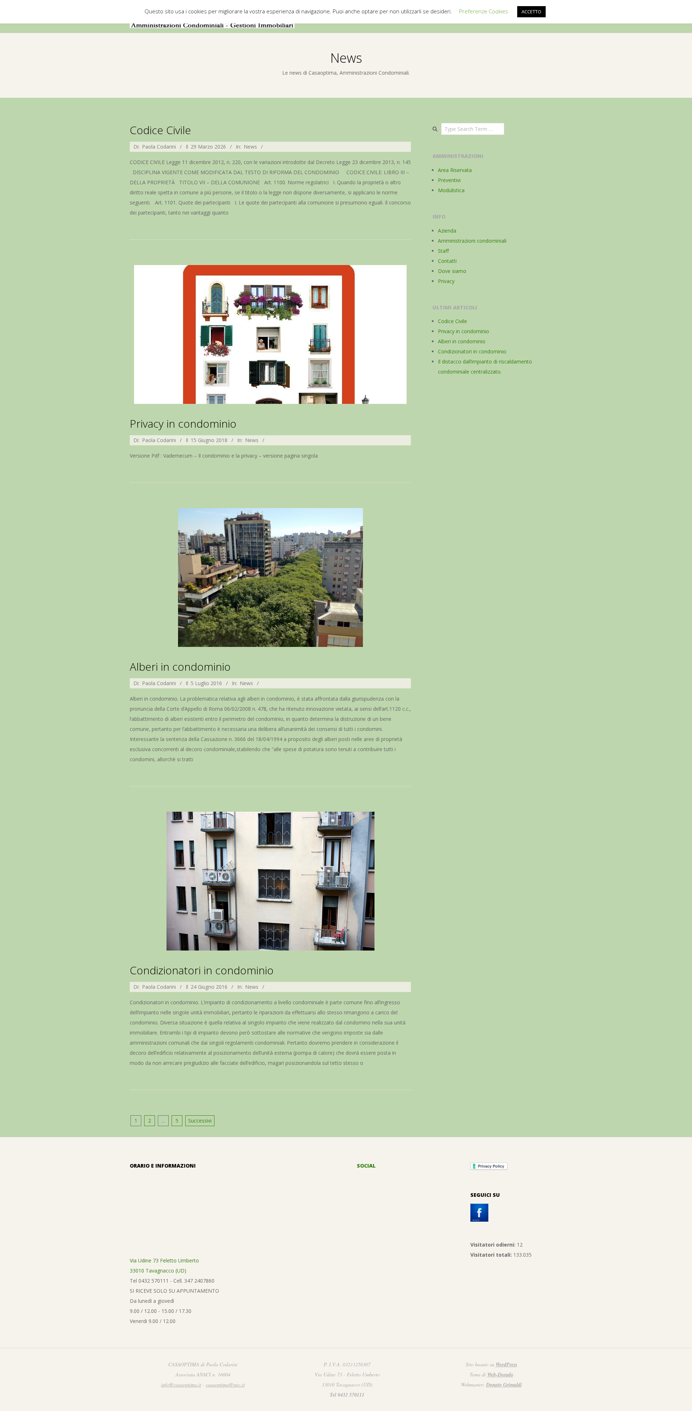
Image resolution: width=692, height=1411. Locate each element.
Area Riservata (455, 170)
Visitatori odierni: (493, 1244)
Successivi (200, 1120)
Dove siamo (452, 271)
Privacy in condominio (183, 423)
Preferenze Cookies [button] (483, 11)
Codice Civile (160, 130)
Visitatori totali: (491, 1254)
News (250, 146)
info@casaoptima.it (181, 1384)
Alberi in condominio (180, 666)
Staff (443, 250)
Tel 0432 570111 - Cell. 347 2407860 (172, 1280)
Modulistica (451, 190)
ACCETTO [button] (531, 11)
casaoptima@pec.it (225, 1384)
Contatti (447, 260)
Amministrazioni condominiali (472, 240)
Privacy (446, 281)
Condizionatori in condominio (202, 970)
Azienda (447, 230)
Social (366, 1165)
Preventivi (449, 180)
